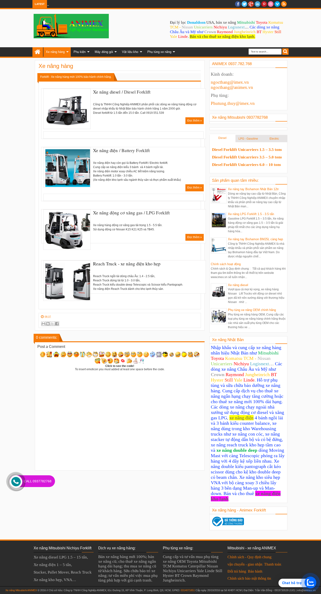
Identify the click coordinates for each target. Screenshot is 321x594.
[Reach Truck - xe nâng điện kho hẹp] (67, 280)
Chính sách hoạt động (226, 264)
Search (285, 51)
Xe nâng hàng (55, 52)
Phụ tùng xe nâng (159, 52)
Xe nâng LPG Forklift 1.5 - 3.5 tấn (251, 214)
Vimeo (277, 4)
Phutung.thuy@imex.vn (233, 103)
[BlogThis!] (48, 323)
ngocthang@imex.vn (230, 82)
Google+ (251, 4)
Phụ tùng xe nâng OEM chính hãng (252, 310)
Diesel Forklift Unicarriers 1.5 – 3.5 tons (247, 149)
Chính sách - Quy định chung (249, 557)
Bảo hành (255, 571)
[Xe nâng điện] (67, 167)
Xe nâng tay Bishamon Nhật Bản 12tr (253, 189)
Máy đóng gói (104, 52)
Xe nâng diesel (106, 92)
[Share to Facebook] (57, 323)
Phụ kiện (80, 52)
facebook (238, 4)
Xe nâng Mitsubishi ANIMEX (21, 590)
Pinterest (264, 4)
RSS (284, 4)
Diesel (222, 138)
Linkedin (257, 4)
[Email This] (43, 323)
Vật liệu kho (130, 52)
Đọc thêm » (194, 120)
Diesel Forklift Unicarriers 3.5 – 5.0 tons (247, 157)
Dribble (271, 4)
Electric (274, 138)
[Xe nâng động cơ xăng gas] (67, 229)
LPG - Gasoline (248, 138)
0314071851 (188, 590)
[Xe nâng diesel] (67, 109)
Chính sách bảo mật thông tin (249, 578)
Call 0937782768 (37, 481)
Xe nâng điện (105, 150)
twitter (244, 4)
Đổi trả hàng (236, 571)
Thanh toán (272, 564)
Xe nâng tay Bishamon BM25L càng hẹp (255, 239)
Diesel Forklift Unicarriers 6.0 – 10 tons (246, 164)
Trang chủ (37, 52)
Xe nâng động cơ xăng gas (117, 213)
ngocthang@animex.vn (232, 87)
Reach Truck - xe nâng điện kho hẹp (126, 264)
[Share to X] (52, 323)
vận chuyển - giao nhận (244, 564)
